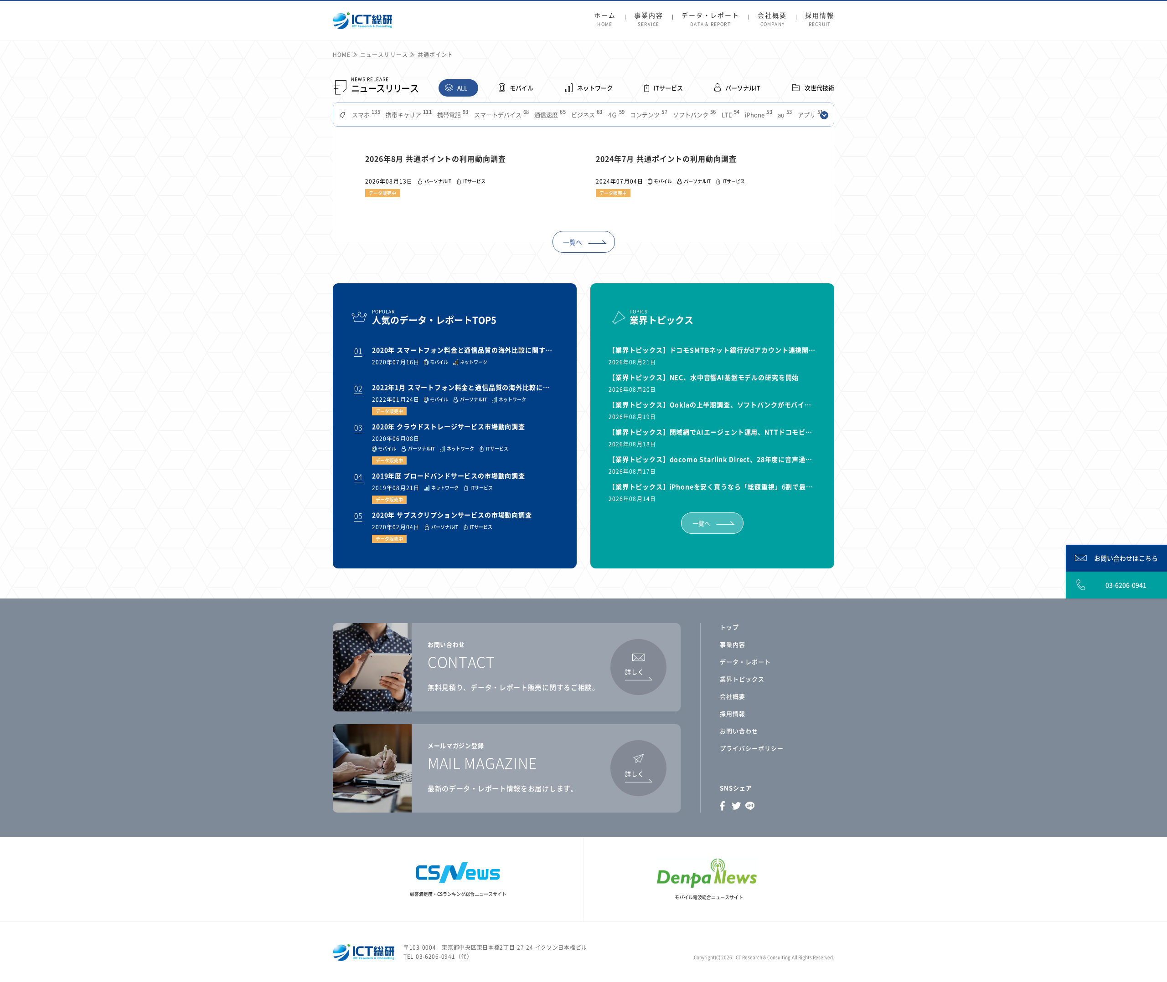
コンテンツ (648, 114)
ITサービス (668, 87)
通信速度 (549, 114)
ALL (462, 87)
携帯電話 (452, 114)
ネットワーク (595, 87)
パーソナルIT (742, 87)
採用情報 (819, 19)
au (784, 114)
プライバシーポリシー (752, 748)
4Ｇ (615, 114)
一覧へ (572, 241)
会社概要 (772, 19)
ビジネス (586, 114)
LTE (730, 114)
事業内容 (648, 19)
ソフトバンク (693, 114)
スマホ (365, 114)
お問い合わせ (739, 730)
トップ (729, 627)
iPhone (757, 114)
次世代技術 (819, 87)
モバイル (521, 87)
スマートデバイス (500, 114)
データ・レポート (711, 19)
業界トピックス (742, 679)
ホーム (605, 19)
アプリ (809, 114)
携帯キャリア (408, 114)
